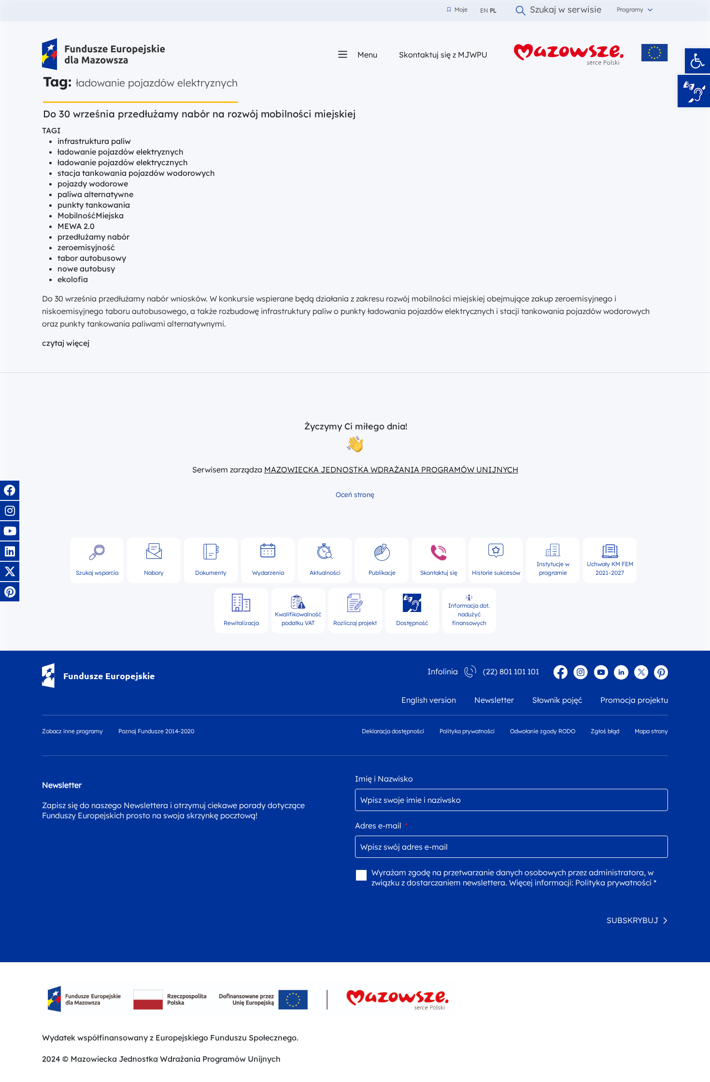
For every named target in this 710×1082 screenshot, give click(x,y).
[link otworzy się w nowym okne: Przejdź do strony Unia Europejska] (654, 52)
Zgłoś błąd (605, 731)
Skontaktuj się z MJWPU (443, 54)
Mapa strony (651, 731)
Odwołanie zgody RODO (542, 731)
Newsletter (494, 700)
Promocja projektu (634, 700)
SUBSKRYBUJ (632, 920)
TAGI (51, 130)
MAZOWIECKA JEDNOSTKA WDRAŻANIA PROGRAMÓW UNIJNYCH (391, 469)
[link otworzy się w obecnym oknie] (103, 54)
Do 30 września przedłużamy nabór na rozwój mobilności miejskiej (200, 114)
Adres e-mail (381, 825)
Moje (457, 10)
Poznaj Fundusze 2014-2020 (156, 731)
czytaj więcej (65, 343)
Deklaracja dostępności (393, 731)
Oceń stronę (355, 494)
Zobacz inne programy (72, 731)
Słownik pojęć (557, 700)
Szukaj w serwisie (565, 10)
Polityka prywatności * (615, 882)
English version (428, 700)
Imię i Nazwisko (384, 778)
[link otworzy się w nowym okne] (569, 54)
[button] (697, 60)
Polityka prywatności (467, 731)
